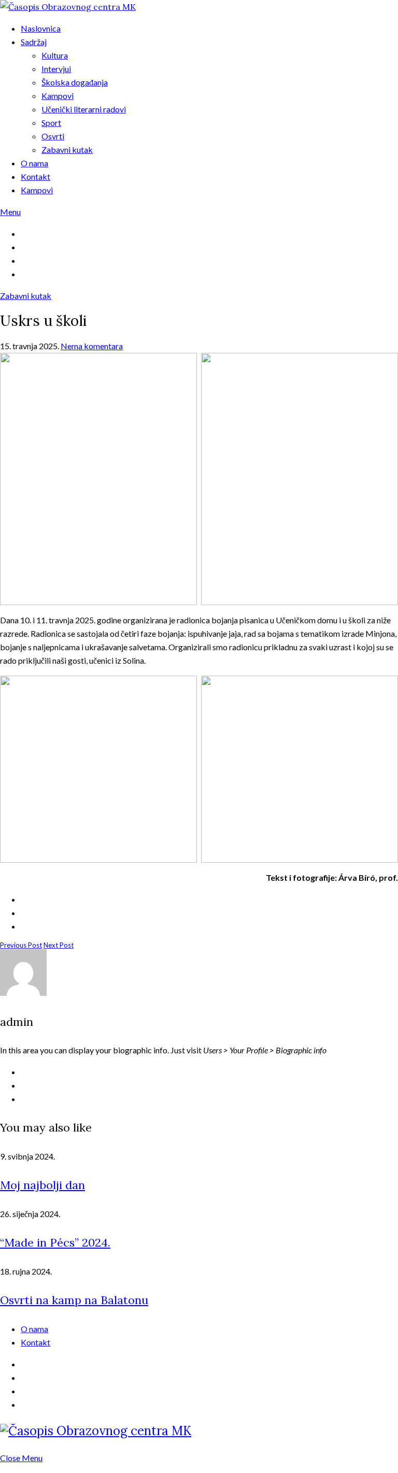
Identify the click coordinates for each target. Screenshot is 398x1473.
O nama (34, 163)
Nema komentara (92, 346)
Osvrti (52, 136)
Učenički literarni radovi (83, 109)
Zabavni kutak (67, 149)
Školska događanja (74, 82)
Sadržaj (34, 42)
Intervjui (56, 69)
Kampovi (57, 96)
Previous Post (21, 945)
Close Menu (21, 1458)
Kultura (54, 55)
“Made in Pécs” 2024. (55, 1242)
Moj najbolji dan (42, 1185)
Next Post (59, 945)
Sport (51, 122)
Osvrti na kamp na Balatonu (74, 1300)
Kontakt (35, 176)
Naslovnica (41, 28)
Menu (10, 212)
